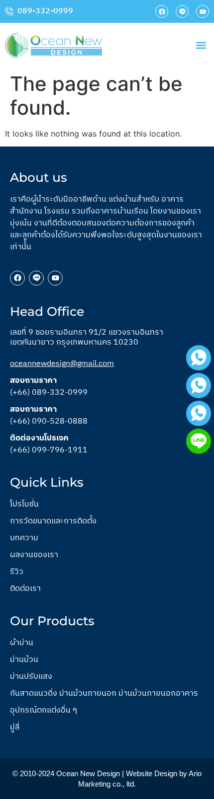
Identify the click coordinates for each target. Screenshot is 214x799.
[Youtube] (202, 11)
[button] (201, 45)
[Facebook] (161, 11)
